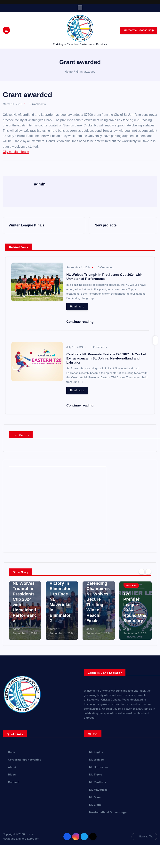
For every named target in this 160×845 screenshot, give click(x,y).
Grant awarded (85, 71)
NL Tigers (95, 774)
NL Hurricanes (98, 767)
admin (16, 628)
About (12, 767)
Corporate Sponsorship (139, 30)
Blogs (12, 774)
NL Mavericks (98, 789)
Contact (13, 782)
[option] (25, 610)
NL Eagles (96, 752)
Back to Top (146, 836)
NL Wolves (96, 759)
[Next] (148, 572)
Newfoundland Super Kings (107, 812)
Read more (77, 306)
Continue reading (80, 322)
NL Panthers (97, 782)
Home (69, 71)
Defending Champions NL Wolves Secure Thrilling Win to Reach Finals (98, 602)
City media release (16, 151)
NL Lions (95, 804)
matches (131, 585)
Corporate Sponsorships (24, 759)
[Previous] (142, 572)
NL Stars (95, 797)
